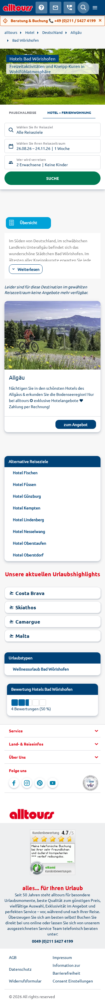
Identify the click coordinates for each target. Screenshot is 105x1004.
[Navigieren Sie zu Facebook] (14, 783)
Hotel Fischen (25, 472)
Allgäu (17, 377)
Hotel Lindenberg (28, 519)
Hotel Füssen (24, 484)
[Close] (100, 20)
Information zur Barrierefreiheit (66, 969)
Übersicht (28, 222)
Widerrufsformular (25, 980)
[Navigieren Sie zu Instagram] (27, 783)
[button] (52, 731)
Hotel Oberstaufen (29, 543)
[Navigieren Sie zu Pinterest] (40, 783)
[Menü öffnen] (95, 7)
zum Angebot (76, 424)
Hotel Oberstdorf (28, 554)
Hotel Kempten (26, 507)
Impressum (62, 957)
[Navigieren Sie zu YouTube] (53, 783)
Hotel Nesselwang (29, 531)
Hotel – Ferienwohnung (69, 112)
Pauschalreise (22, 112)
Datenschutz (20, 969)
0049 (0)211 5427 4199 (52, 941)
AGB (13, 957)
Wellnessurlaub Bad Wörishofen (41, 668)
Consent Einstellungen (73, 980)
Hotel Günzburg (27, 496)
